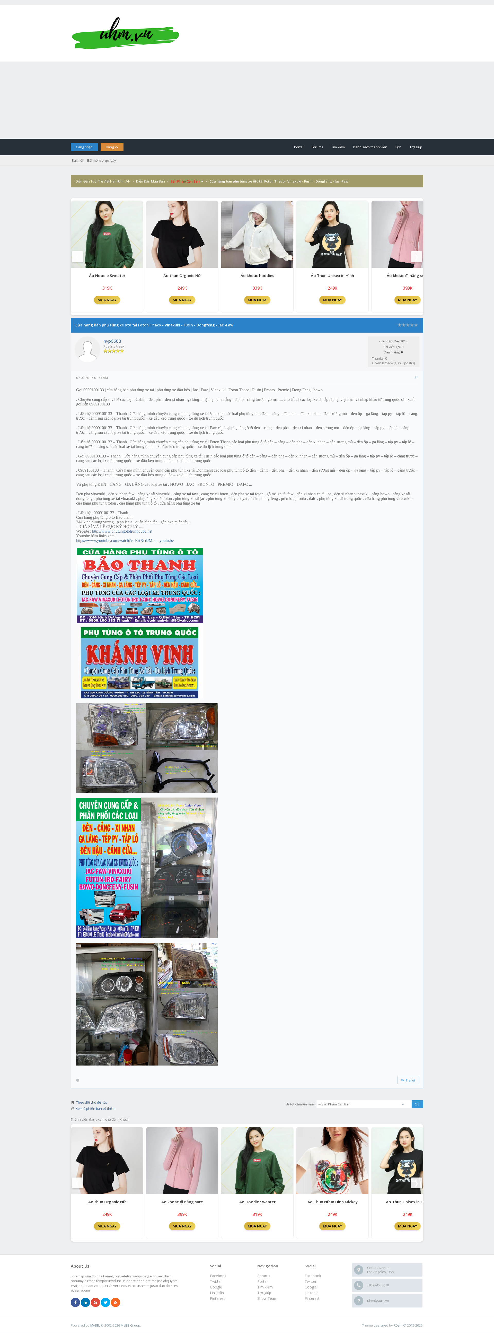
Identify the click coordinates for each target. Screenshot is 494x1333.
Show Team (267, 1298)
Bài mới (77, 160)
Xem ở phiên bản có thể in (96, 1108)
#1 (416, 377)
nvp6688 (112, 341)
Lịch (398, 147)
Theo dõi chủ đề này (92, 1102)
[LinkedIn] (85, 1302)
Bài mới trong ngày (101, 160)
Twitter (310, 1281)
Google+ (312, 1287)
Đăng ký (112, 147)
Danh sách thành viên (370, 147)
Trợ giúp (416, 147)
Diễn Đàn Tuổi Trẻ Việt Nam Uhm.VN (103, 181)
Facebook (313, 1275)
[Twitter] (105, 1302)
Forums (317, 147)
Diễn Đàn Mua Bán (150, 181)
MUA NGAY (107, 299)
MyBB (94, 1325)
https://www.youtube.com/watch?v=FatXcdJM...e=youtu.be (125, 540)
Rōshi (398, 1325)
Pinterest (312, 1298)
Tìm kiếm (338, 147)
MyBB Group (130, 1325)
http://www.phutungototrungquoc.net (122, 531)
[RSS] (115, 1302)
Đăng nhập (84, 147)
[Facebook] (75, 1302)
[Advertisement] (247, 100)
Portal (298, 147)
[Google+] (95, 1302)
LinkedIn (312, 1292)
